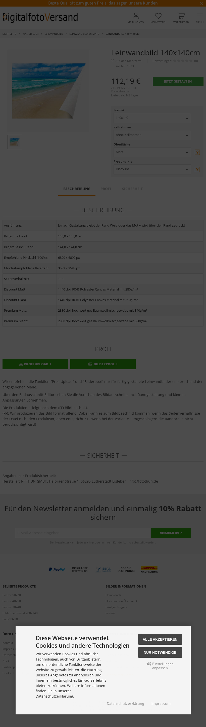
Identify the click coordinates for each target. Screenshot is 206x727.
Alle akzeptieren (160, 639)
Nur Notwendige (160, 652)
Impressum (161, 703)
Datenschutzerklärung (125, 703)
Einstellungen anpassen (162, 666)
